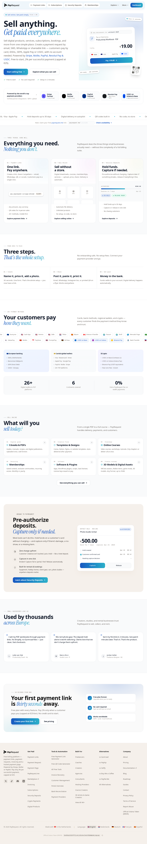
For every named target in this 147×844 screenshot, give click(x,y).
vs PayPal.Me (104, 779)
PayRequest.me (33, 773)
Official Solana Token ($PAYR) (131, 813)
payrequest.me (57, 123)
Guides (126, 784)
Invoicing (31, 784)
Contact (126, 790)
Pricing (126, 762)
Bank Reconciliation (58, 791)
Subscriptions (56, 5)
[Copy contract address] (102, 835)
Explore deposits (108, 218)
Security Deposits (75, 5)
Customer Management (60, 780)
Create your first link (23, 721)
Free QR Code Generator (60, 764)
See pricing (49, 721)
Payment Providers (58, 797)
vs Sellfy (102, 768)
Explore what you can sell (44, 72)
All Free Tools (56, 769)
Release (119, 565)
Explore (114, 5)
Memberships (93, 5)
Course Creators (81, 790)
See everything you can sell (72, 483)
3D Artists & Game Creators (82, 796)
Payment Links (39, 5)
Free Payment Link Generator (58, 757)
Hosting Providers (82, 784)
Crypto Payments (34, 801)
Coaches (78, 762)
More (124, 5)
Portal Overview (57, 786)
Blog (125, 773)
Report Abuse (128, 806)
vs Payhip (102, 762)
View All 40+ (80, 802)
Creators (78, 768)
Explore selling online (62, 218)
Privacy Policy (128, 795)
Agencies (78, 773)
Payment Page (33, 768)
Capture (93, 565)
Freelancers (79, 757)
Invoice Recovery (57, 775)
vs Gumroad (104, 757)
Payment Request (34, 762)
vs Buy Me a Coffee (106, 773)
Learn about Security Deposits (29, 580)
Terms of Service (129, 801)
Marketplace (32, 779)
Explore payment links (16, 218)
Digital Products (34, 806)
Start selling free (14, 72)
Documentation (129, 768)
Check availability (103, 123)
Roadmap (126, 779)
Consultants (80, 779)
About (125, 757)
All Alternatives (105, 784)
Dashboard (136, 5)
